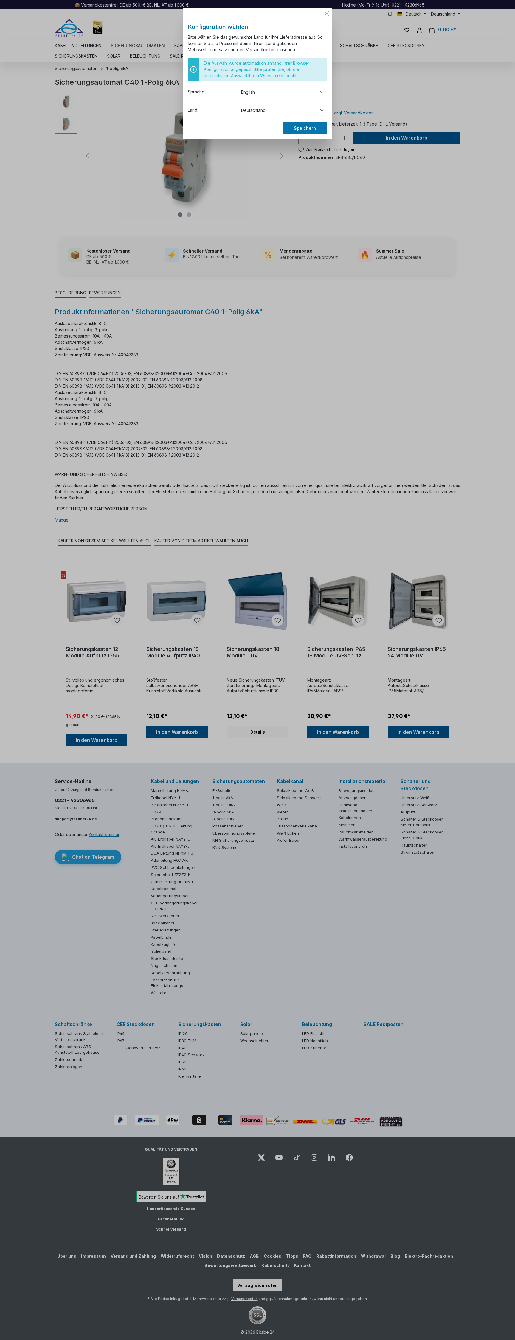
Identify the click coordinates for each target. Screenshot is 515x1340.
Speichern (305, 128)
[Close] (327, 13)
